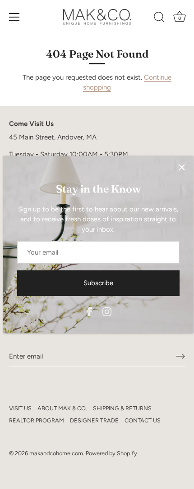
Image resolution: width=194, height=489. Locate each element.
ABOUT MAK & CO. (62, 408)
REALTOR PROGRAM (36, 420)
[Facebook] (89, 311)
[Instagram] (106, 311)
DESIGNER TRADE (94, 420)
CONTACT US (143, 420)
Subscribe (98, 283)
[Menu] (14, 17)
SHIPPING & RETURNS (122, 408)
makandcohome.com (56, 453)
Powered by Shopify (111, 453)
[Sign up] (180, 356)
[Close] (182, 167)
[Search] (159, 18)
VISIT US (20, 408)
